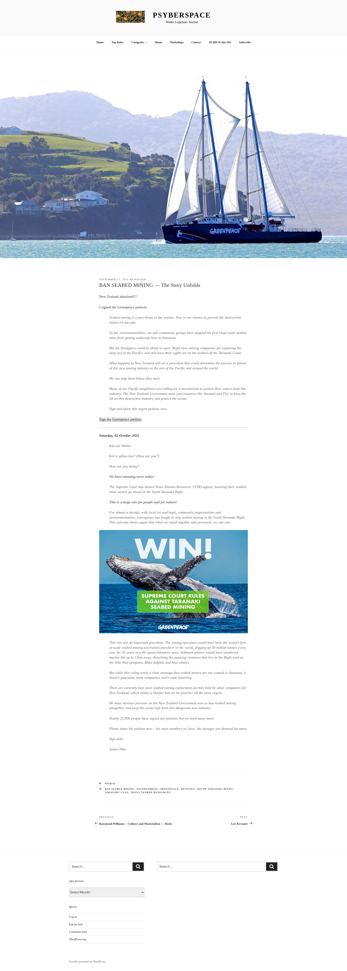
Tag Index (117, 42)
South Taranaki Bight (215, 789)
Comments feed (78, 931)
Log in (73, 916)
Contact (196, 42)
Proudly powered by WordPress (87, 961)
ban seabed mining (120, 789)
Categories (137, 42)
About (158, 42)
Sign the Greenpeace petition (120, 419)
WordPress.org (77, 939)
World (110, 783)
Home (100, 42)
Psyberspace (182, 15)
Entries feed (76, 924)
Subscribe (245, 42)
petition (188, 789)
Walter (140, 279)
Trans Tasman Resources (151, 792)
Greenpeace (169, 789)
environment (147, 789)
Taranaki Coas (117, 792)
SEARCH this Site (220, 42)
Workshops (177, 42)
